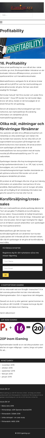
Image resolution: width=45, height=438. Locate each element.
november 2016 (8, 365)
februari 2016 (7, 374)
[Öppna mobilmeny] (1, 22)
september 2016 (8, 371)
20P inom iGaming (14, 339)
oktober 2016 (7, 368)
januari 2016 (7, 377)
